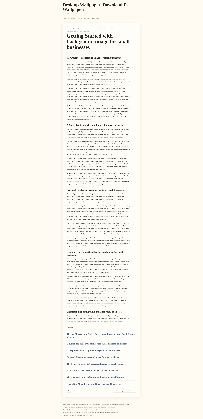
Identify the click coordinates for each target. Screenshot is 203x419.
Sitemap (90, 415)
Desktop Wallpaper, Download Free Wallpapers (98, 7)
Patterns (73, 18)
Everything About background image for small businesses (94, 384)
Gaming (93, 18)
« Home (69, 391)
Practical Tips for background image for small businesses (94, 357)
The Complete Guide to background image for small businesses (96, 364)
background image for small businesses (79, 28)
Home (64, 18)
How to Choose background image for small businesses (92, 370)
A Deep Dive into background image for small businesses (93, 350)
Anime (97, 18)
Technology (86, 18)
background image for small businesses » (124, 391)
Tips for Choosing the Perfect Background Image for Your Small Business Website (81, 404)
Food (68, 18)
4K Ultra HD (79, 18)
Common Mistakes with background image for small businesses (97, 344)
